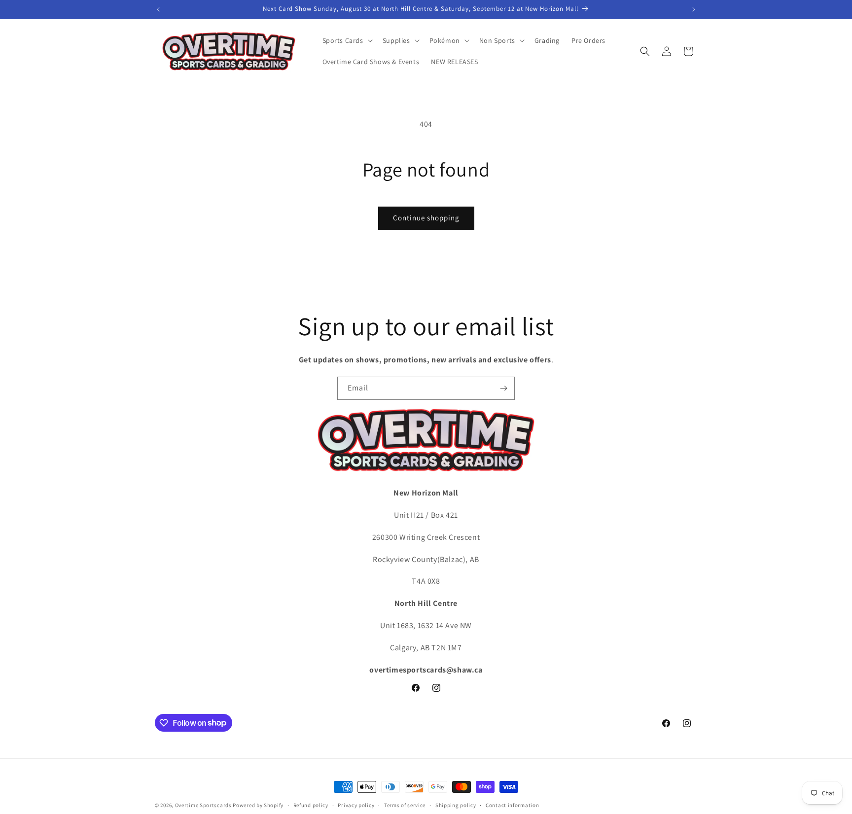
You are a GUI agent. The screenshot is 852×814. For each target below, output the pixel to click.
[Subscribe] (503, 388)
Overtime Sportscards (203, 805)
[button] (347, 40)
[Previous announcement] (158, 9)
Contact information (512, 804)
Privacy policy (356, 804)
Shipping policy (455, 804)
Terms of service (405, 804)
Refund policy (310, 804)
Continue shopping (426, 217)
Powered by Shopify (258, 805)
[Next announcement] (694, 9)
